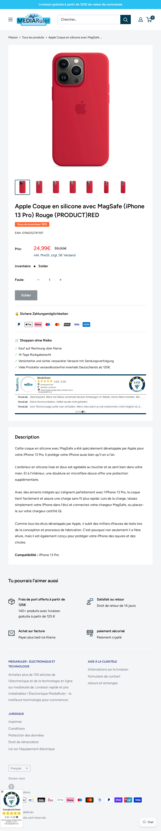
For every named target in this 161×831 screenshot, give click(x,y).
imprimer (15, 722)
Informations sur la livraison (108, 669)
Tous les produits (33, 37)
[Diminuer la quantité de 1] (38, 279)
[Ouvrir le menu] (10, 19)
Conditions (16, 729)
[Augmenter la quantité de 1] (60, 279)
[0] (149, 19)
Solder (26, 295)
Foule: (19, 280)
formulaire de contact (104, 676)
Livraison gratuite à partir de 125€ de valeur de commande (80, 4)
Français (16, 768)
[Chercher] (125, 19)
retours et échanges (103, 683)
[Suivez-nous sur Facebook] (11, 787)
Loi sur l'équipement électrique (31, 749)
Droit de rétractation (23, 742)
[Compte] (141, 19)
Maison (13, 37)
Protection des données (26, 735)
